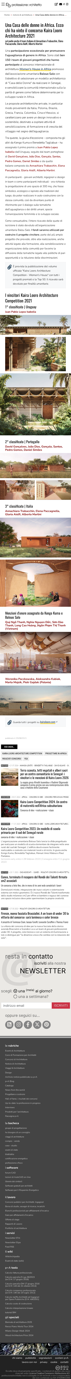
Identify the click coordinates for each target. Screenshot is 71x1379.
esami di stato (11, 1150)
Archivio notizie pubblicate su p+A (21, 1077)
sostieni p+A (61, 1358)
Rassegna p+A (12, 1116)
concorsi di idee (36, 797)
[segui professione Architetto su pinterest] (46, 1025)
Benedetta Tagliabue (43, 765)
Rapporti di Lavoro (13, 1224)
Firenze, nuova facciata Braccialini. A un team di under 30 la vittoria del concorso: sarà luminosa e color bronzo (35, 915)
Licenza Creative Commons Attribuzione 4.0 (49, 1373)
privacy (43, 1362)
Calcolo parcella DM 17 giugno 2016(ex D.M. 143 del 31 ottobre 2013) (22, 1284)
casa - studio (11, 1145)
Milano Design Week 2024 (17, 1330)
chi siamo (17, 1358)
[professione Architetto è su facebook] (28, 1025)
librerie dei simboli (13, 1181)
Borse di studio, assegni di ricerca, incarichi (25, 1206)
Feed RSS (9, 1246)
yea (26, 758)
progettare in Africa (56, 753)
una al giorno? (35, 990)
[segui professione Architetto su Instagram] (18, 1025)
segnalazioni (45, 1358)
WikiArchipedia (12, 1256)
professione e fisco (14, 1163)
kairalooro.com (47, 722)
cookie (53, 1362)
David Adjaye (59, 765)
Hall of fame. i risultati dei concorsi (21, 1098)
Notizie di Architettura (15, 1063)
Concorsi (5, 797)
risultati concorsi (11, 758)
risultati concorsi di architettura (35, 909)
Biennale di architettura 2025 (18, 1322)
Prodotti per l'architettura (16, 1111)
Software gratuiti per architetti (19, 1185)
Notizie (4, 765)
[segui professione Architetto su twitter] (37, 1025)
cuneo (36, 872)
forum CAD (10, 1172)
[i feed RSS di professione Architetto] (9, 1025)
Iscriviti (61, 1005)
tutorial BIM (10, 1312)
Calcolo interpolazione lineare (19, 1308)
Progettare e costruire (15, 1094)
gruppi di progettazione (16, 1128)
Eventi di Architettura (15, 1050)
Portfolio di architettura (16, 1228)
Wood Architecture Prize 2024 (19, 1335)
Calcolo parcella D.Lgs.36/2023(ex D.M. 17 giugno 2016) (20, 1278)
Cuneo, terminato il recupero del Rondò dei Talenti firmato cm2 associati (34, 879)
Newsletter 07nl (12, 1238)
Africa (24, 797)
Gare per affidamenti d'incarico (19, 1215)
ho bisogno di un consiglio (17, 1132)
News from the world (15, 1090)
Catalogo (9, 1085)
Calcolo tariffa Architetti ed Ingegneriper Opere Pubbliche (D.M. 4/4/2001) (22, 1298)
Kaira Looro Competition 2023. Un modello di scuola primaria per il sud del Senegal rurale (30, 830)
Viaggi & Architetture (14, 1068)
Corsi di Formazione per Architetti (20, 1055)
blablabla (9, 1154)
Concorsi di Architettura (16, 1059)
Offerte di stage (12, 1219)
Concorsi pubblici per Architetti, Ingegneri (24, 1202)
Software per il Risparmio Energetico (22, 1190)
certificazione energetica (16, 1158)
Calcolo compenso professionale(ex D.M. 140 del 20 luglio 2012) (20, 1291)
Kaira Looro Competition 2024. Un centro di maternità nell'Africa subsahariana (43, 803)
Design (8, 1072)
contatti (64, 1362)
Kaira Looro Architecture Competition (22, 753)
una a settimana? (32, 996)
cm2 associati (26, 872)
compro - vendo (12, 1141)
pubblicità (30, 1358)
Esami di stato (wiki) (14, 1260)
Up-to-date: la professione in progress (22, 1103)
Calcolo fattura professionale (18, 1272)
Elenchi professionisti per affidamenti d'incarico (27, 1210)
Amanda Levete (26, 765)
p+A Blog (9, 1081)
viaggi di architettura (14, 1136)
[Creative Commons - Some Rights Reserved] (35, 1368)
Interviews (10, 1107)
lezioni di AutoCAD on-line (18, 1177)
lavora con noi (29, 1362)
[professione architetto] (26, 5)
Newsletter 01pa (13, 1242)
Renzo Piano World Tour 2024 (19, 1326)
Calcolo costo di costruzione (18, 1303)
